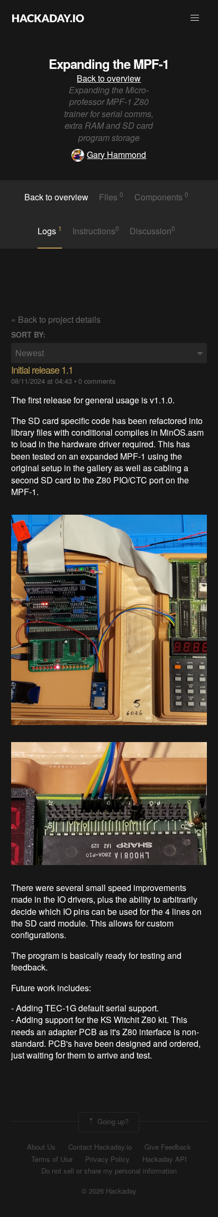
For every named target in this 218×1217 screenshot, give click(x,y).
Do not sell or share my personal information (109, 1171)
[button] (195, 18)
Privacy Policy (107, 1159)
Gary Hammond (116, 154)
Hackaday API (164, 1159)
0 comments (96, 381)
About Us (41, 1147)
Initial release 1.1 (42, 369)
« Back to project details (56, 319)
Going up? (112, 1121)
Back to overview (109, 78)
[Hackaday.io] (48, 18)
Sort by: (28, 335)
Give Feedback (167, 1147)
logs (50, 230)
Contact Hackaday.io (100, 1147)
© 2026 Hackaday (109, 1191)
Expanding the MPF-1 (109, 64)
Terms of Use (51, 1159)
